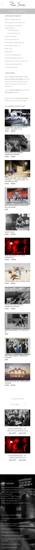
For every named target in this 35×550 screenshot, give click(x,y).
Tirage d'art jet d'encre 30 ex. (15, 61)
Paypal (24, 100)
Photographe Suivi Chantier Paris (13, 529)
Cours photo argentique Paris (11, 515)
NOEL (7, 49)
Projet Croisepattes (11, 55)
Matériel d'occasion (11, 45)
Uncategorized (10, 67)
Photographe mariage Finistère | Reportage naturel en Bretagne (16, 524)
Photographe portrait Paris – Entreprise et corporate (16, 540)
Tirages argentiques (12, 64)
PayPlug (8, 100)
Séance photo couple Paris (10, 544)
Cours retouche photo (9, 547)
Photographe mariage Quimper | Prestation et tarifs (16, 519)
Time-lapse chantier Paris (10, 532)
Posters (7, 52)
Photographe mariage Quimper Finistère (15, 503)
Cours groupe (12, 30)
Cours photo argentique (13, 42)
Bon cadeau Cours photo (13, 22)
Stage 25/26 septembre (13, 58)
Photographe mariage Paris (11, 489)
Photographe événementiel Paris (13, 535)
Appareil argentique (12, 19)
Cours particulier (13, 33)
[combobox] (18, 404)
